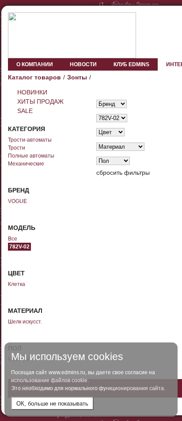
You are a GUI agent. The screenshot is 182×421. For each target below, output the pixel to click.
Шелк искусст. (25, 322)
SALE (25, 110)
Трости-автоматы (30, 140)
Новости (83, 64)
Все (12, 239)
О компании (34, 64)
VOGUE (17, 201)
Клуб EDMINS (131, 64)
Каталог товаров (34, 77)
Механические (26, 164)
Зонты (77, 77)
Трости (16, 148)
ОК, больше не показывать (52, 403)
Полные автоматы (31, 156)
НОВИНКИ (32, 92)
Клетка (16, 284)
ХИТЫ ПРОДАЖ (40, 101)
